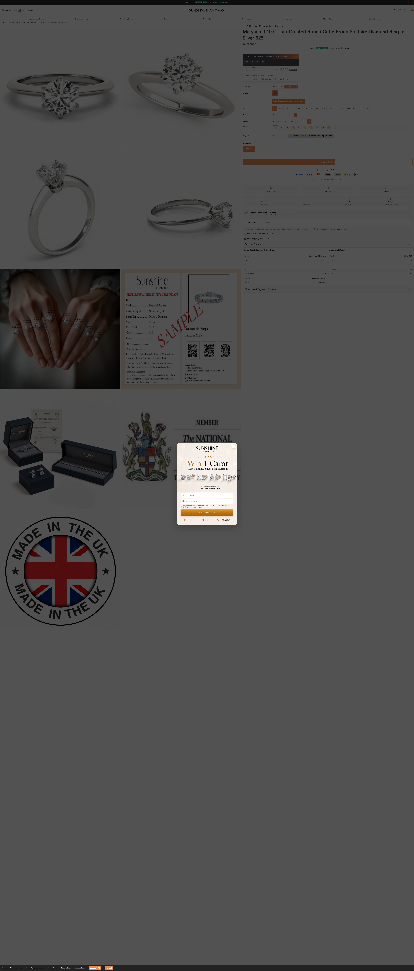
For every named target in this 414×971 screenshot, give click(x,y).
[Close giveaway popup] (234, 446)
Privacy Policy (197, 507)
